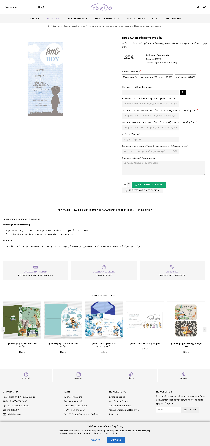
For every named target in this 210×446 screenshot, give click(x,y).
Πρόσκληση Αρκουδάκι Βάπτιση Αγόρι (104, 345)
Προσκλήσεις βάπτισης (74, 26)
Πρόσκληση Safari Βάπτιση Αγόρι (22, 345)
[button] (3, 329)
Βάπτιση (56, 26)
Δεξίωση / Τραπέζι (131, 134)
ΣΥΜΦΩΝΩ (116, 440)
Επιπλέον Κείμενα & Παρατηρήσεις (139, 158)
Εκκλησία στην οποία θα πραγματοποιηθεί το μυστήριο (149, 99)
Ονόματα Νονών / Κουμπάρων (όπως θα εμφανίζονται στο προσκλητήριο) (159, 122)
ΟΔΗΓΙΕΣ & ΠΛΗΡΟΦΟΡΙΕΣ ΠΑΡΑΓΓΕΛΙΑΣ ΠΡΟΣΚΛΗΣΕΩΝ (104, 210)
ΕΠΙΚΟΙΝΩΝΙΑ (145, 210)
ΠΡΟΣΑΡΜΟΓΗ (95, 440)
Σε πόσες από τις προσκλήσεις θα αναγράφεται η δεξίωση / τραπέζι (155, 146)
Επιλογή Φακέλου (131, 72)
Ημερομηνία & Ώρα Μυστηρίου (137, 87)
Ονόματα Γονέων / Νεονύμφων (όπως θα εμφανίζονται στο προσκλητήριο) (159, 111)
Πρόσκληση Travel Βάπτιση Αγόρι (62, 345)
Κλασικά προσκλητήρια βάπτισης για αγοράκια (109, 26)
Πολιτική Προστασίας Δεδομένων (106, 433)
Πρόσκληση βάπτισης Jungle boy (186, 345)
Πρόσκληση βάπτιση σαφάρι (145, 344)
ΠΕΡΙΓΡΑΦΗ (64, 210)
